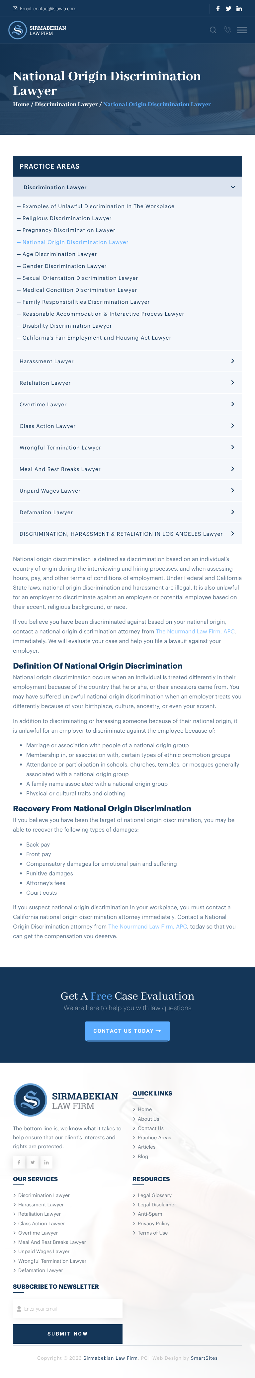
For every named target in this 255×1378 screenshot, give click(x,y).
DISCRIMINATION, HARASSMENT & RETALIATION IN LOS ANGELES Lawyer (121, 533)
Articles (146, 1146)
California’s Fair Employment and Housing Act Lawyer (97, 337)
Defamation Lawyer (46, 512)
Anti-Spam (150, 1213)
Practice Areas (154, 1137)
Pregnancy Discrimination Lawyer (69, 229)
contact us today (123, 1031)
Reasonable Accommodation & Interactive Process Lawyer (104, 313)
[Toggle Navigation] (242, 30)
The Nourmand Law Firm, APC (195, 631)
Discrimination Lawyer (66, 105)
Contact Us (151, 1128)
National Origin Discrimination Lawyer (76, 241)
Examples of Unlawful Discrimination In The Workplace (99, 205)
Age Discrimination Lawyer (60, 253)
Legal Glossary (155, 1195)
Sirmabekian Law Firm (110, 1358)
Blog (143, 1156)
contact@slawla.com (55, 9)
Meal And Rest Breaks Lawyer (60, 468)
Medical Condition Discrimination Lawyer (80, 289)
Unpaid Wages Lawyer (50, 490)
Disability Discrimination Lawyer (67, 325)
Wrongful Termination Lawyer (60, 447)
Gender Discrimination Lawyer (65, 265)
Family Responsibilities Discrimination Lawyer (86, 301)
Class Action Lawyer (48, 425)
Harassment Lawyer (47, 361)
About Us (148, 1118)
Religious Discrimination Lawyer (67, 217)
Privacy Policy (154, 1223)
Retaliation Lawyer (45, 382)
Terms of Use (153, 1232)
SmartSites (204, 1358)
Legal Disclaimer (157, 1204)
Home (21, 105)
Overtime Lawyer (43, 404)
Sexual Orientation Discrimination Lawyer (80, 277)
